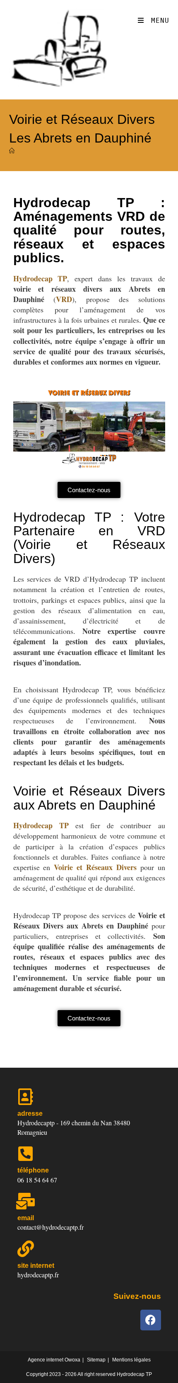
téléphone (33, 1170)
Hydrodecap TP (40, 278)
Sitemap (96, 1360)
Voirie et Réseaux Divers (95, 867)
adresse (30, 1113)
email (25, 1217)
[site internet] (25, 1248)
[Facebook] (150, 1320)
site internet (35, 1265)
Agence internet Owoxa (54, 1360)
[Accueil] (11, 151)
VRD (64, 299)
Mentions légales (131, 1360)
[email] (25, 1201)
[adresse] (25, 1096)
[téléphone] (25, 1153)
